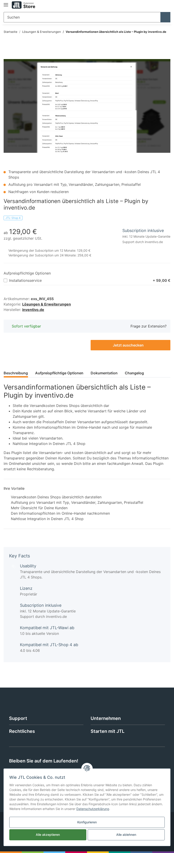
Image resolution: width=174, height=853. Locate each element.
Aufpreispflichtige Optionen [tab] (59, 373)
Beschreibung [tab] (16, 373)
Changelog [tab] (134, 373)
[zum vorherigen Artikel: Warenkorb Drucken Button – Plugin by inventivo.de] (155, 41)
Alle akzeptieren (48, 834)
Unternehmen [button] (106, 718)
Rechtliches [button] (22, 731)
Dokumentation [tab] (104, 373)
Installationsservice (89, 280)
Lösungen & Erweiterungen (46, 304)
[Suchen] (165, 17)
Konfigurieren (87, 822)
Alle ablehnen (126, 834)
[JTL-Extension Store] (23, 5)
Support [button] (18, 718)
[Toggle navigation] (6, 3)
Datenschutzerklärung (92, 809)
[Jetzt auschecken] (7, 56)
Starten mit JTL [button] (107, 731)
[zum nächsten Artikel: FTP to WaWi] (165, 41)
